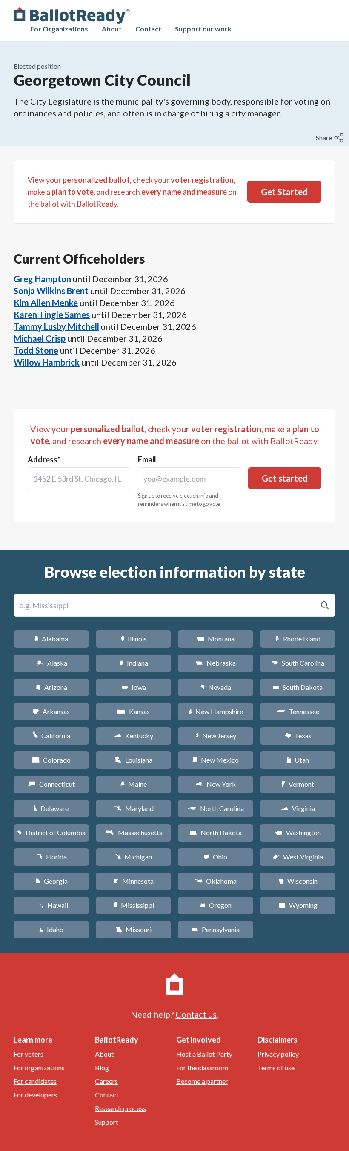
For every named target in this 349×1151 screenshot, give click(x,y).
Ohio (215, 857)
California (51, 735)
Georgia (51, 881)
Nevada (215, 687)
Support (106, 1122)
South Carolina (297, 663)
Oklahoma (216, 881)
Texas (298, 735)
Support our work (203, 29)
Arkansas (51, 711)
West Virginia (298, 857)
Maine (133, 784)
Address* (44, 459)
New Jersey (215, 735)
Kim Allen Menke (46, 303)
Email (147, 459)
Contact (148, 29)
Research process (120, 1108)
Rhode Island (297, 639)
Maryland (133, 808)
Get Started (284, 192)
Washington (298, 832)
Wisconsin (298, 881)
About (112, 29)
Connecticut (51, 784)
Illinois (133, 639)
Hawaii (51, 905)
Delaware (51, 808)
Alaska (51, 663)
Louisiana (133, 760)
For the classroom (202, 1067)
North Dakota (215, 832)
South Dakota (298, 687)
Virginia (298, 808)
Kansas (133, 711)
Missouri (133, 929)
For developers (35, 1095)
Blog (102, 1067)
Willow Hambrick (47, 362)
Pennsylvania (216, 929)
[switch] (331, 138)
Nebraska (215, 663)
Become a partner (202, 1081)
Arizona (51, 687)
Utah (297, 760)
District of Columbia (51, 832)
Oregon (216, 905)
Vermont (297, 784)
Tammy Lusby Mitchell (56, 326)
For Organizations (59, 29)
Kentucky (133, 735)
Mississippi (133, 905)
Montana (216, 639)
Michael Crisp (40, 338)
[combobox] (79, 478)
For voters (28, 1054)
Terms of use (276, 1067)
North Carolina (216, 808)
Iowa (133, 687)
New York (215, 784)
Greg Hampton (42, 279)
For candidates (35, 1081)
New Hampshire (216, 711)
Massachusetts (133, 832)
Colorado (51, 760)
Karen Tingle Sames (52, 314)
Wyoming (298, 905)
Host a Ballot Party (204, 1054)
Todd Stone (36, 350)
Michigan (133, 857)
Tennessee (298, 711)
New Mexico (215, 760)
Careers (106, 1081)
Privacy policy (278, 1054)
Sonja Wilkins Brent (51, 291)
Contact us (196, 1014)
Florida (51, 857)
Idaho (51, 929)
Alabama (51, 639)
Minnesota (133, 881)
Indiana (133, 663)
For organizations (39, 1067)
